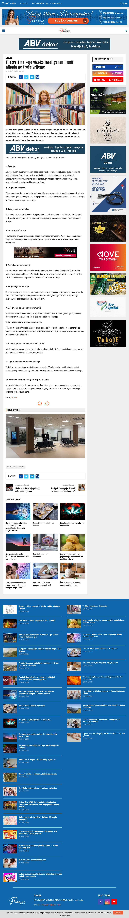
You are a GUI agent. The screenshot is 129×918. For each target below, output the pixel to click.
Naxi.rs (14, 397)
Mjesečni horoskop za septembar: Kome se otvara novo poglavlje (38, 846)
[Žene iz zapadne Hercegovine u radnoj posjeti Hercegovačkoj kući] (74, 723)
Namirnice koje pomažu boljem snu (32, 859)
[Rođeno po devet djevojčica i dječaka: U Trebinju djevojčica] (10, 820)
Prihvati (118, 913)
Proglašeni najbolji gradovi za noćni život (72, 524)
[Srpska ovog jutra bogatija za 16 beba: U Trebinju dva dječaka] (74, 737)
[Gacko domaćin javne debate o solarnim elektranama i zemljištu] (74, 708)
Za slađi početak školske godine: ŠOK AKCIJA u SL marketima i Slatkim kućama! (38, 832)
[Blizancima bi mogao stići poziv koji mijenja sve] (10, 762)
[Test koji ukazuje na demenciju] (74, 609)
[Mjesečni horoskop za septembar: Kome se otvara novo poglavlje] (10, 848)
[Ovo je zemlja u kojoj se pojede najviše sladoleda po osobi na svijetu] (74, 623)
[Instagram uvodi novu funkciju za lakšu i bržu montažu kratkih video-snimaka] (10, 877)
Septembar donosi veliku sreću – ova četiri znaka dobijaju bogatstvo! (16, 585)
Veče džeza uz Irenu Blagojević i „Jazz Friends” (37, 620)
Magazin (9, 57)
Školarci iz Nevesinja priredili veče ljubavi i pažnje (27, 490)
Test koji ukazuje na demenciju (41, 555)
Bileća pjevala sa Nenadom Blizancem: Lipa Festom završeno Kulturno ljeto (38, 635)
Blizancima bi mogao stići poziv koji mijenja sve (37, 759)
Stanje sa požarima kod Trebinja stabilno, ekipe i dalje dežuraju (40, 649)
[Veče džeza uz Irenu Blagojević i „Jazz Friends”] (10, 623)
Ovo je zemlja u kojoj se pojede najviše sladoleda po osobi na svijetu (71, 556)
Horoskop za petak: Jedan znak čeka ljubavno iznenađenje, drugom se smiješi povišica (16, 527)
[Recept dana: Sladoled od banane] (10, 708)
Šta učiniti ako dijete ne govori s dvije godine (70, 583)
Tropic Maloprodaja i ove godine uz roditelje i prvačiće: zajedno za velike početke (37, 678)
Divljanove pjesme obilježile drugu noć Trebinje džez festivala (39, 746)
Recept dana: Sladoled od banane (43, 524)
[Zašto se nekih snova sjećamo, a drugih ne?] (74, 652)
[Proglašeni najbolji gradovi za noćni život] (10, 723)
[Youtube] (114, 901)
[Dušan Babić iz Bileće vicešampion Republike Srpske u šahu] (74, 694)
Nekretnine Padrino (55, 3)
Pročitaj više (65, 916)
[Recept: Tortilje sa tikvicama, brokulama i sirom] (10, 777)
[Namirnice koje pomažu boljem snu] (10, 863)
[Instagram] (107, 901)
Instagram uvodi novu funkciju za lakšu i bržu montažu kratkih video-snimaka (40, 874)
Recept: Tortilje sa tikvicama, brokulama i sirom (38, 773)
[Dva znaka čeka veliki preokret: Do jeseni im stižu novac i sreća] (10, 737)
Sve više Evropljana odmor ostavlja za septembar (38, 788)
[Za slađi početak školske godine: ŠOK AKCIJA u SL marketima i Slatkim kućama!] (10, 834)
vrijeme (21, 467)
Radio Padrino (39, 3)
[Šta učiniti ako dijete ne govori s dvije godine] (74, 666)
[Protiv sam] (47, 404)
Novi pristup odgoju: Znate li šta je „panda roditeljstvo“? (63, 490)
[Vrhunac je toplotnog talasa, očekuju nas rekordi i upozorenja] (74, 680)
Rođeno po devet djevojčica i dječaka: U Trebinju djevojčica (38, 818)
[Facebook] (100, 901)
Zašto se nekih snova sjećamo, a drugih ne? (42, 583)
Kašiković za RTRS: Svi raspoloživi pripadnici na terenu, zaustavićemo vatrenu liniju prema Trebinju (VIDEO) (39, 804)
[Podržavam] (40, 404)
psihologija (11, 467)
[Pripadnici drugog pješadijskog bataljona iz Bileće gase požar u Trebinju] (10, 666)
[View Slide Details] (64, 44)
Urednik (10, 71)
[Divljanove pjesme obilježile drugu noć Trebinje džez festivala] (10, 748)
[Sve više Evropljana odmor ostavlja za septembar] (10, 791)
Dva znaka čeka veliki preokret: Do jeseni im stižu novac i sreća (17, 556)
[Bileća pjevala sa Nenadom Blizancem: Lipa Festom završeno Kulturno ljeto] (10, 637)
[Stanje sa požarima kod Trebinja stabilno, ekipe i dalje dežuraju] (10, 652)
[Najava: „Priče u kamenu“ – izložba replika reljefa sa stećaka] (10, 609)
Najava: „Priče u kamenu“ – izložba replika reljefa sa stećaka (39, 607)
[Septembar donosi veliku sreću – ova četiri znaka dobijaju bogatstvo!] (74, 637)
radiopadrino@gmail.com (51, 905)
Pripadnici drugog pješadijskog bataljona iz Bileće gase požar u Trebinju (39, 664)
